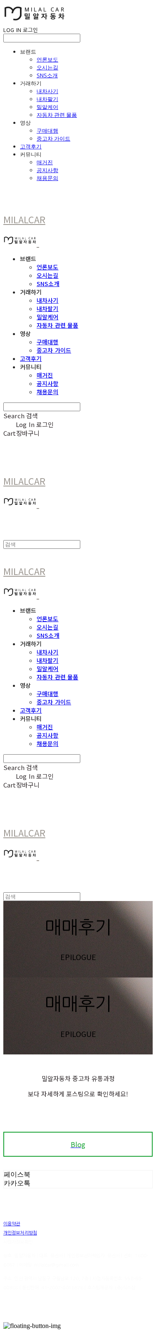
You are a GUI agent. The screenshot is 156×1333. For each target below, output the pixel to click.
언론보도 (47, 59)
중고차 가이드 (53, 138)
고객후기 (31, 146)
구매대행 (47, 130)
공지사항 (47, 170)
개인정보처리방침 (20, 1233)
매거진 (45, 162)
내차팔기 (47, 99)
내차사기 (47, 91)
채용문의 (47, 178)
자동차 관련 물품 (57, 114)
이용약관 (11, 1224)
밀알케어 (47, 107)
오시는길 (47, 67)
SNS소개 (47, 75)
